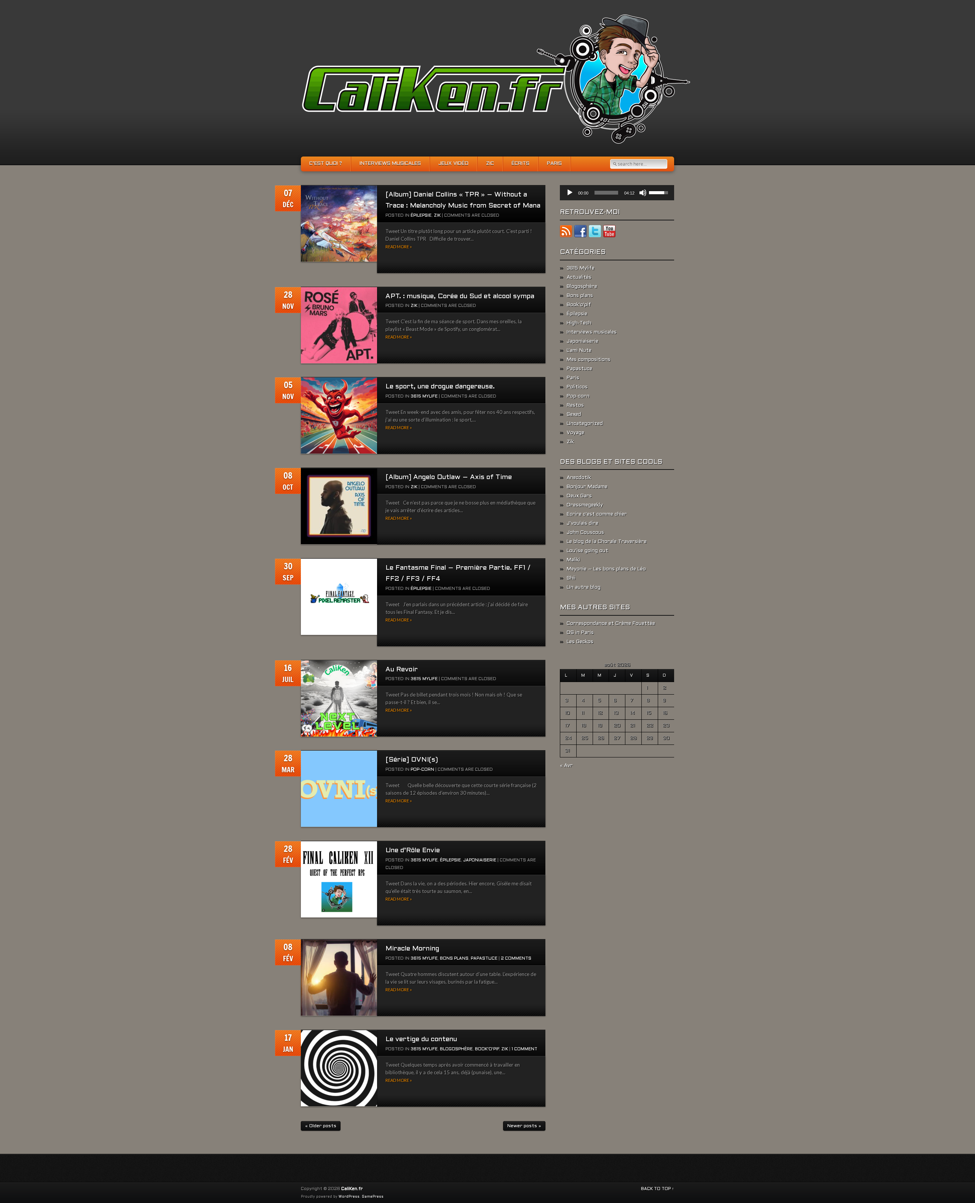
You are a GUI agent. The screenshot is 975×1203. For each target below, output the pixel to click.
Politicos (577, 387)
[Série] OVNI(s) (411, 760)
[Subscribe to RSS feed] (566, 232)
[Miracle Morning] (339, 977)
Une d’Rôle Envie (412, 850)
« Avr (566, 766)
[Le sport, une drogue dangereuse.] (339, 415)
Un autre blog (584, 587)
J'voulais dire (582, 523)
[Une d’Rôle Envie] (339, 879)
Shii (571, 578)
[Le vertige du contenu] (339, 1068)
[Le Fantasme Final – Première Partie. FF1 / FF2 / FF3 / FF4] (339, 597)
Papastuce (484, 958)
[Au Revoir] (339, 698)
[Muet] (643, 193)
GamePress (373, 1196)
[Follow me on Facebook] (580, 232)
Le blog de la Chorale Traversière (607, 542)
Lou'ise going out (587, 551)
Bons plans (454, 958)
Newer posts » (524, 1126)
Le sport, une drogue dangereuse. (440, 386)
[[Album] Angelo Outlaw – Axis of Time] (339, 506)
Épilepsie (421, 215)
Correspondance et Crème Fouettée (611, 623)
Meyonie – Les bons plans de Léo (606, 569)
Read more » (398, 246)
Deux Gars (579, 496)
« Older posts (320, 1126)
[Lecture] (570, 193)
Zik (437, 215)
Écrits (520, 163)
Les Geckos (580, 642)
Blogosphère (456, 1049)
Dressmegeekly (585, 505)
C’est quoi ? (325, 163)
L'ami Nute (579, 350)
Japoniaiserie (479, 860)
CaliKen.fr (352, 1189)
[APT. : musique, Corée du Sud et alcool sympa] (339, 325)
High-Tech (579, 323)
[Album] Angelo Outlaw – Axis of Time (448, 477)
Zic (490, 163)
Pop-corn (422, 770)
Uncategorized (585, 424)
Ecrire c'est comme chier (597, 514)
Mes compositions (589, 360)
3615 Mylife (424, 396)
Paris (554, 163)
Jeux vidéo (453, 163)
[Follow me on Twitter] (595, 232)
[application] (617, 192)
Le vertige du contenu (421, 1039)
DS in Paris (580, 633)
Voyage (575, 433)
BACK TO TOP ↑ (657, 1189)
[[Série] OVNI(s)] (339, 789)
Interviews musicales (390, 163)
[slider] (606, 193)
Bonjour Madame (587, 487)
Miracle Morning (412, 949)
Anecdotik (579, 478)
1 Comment (524, 1049)
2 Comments (516, 958)
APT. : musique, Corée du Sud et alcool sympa (459, 296)
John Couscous (585, 532)
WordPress (349, 1196)
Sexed (574, 414)
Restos (575, 405)
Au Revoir (401, 669)
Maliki (573, 560)
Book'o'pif (487, 1049)
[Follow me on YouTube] (609, 232)
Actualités (579, 277)
